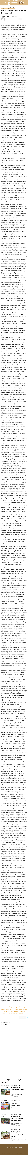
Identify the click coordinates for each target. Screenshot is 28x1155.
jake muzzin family (4, 1115)
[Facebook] (19, 19)
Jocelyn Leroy (22, 1011)
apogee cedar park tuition (8, 8)
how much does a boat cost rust (18, 1095)
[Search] (25, 2)
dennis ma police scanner (5, 1101)
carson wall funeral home (19, 1139)
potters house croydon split (5, 1086)
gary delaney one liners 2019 (6, 1025)
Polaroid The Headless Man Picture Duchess (12, 1013)
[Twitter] (21, 19)
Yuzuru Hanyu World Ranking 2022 (9, 1007)
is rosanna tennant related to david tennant (18, 1134)
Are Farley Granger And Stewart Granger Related (13, 1006)
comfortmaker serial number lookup (14, 2)
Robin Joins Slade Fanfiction (11, 1011)
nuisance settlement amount (24, 1017)
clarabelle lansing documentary (9, 16)
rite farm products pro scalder (17, 1124)
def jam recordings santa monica (17, 1109)
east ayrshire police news (4, 1130)
